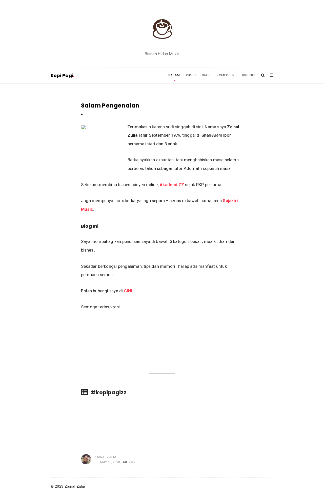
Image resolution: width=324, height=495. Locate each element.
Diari (206, 75)
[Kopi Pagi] (162, 28)
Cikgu (191, 75)
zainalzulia (105, 457)
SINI (128, 290)
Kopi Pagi (62, 75)
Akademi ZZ (172, 184)
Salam (174, 75)
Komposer (226, 75)
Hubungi (248, 75)
